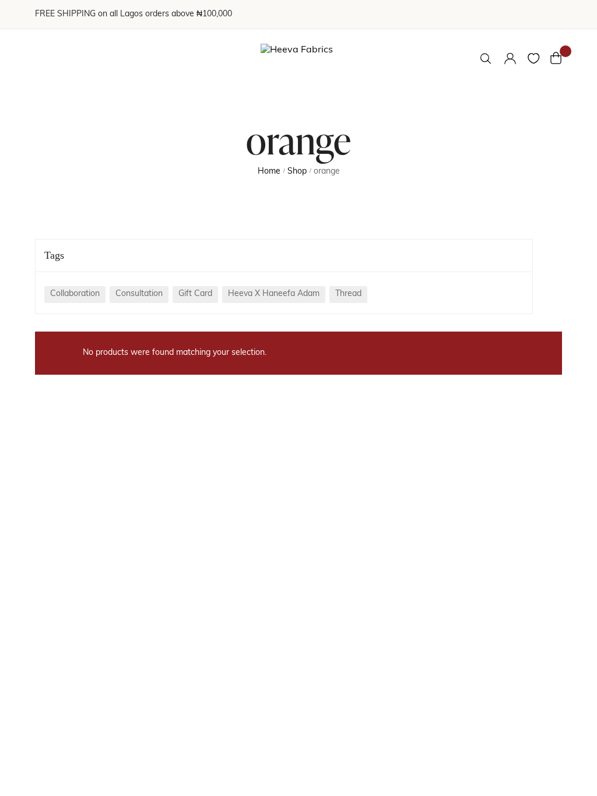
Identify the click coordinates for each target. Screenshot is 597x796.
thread (348, 294)
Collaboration (75, 294)
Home (269, 171)
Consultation (139, 294)
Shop (297, 171)
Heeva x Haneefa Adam (273, 294)
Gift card (195, 294)
